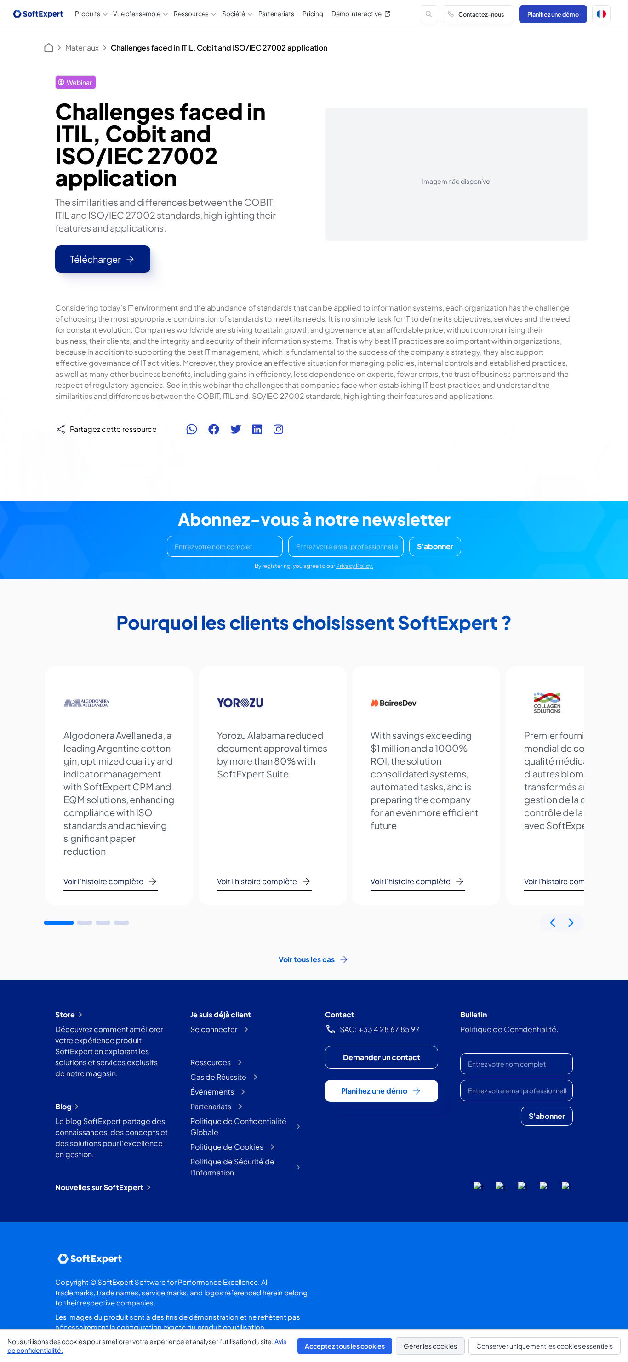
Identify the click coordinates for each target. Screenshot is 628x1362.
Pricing (313, 13)
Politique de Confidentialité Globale (238, 1126)
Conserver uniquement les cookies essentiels (544, 1346)
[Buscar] (429, 14)
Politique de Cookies (226, 1147)
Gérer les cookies (430, 1346)
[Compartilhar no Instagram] (278, 429)
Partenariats (276, 13)
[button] (601, 14)
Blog (63, 1106)
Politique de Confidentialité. (509, 1029)
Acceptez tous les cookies (345, 1346)
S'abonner (435, 546)
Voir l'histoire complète (103, 881)
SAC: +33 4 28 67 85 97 (380, 1029)
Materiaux (82, 47)
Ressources (210, 1062)
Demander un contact (381, 1057)
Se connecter (213, 1029)
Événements (212, 1091)
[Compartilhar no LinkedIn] (257, 429)
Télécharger (95, 259)
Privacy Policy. (354, 565)
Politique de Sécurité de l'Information (232, 1167)
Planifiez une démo (553, 14)
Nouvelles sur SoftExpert (99, 1187)
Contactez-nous (481, 14)
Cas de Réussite (218, 1077)
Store (65, 1014)
